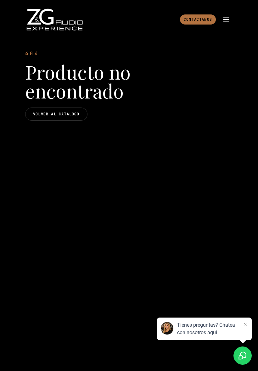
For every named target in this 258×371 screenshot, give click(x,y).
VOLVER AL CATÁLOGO (56, 114)
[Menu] (226, 19)
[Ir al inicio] (54, 19)
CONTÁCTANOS (198, 19)
